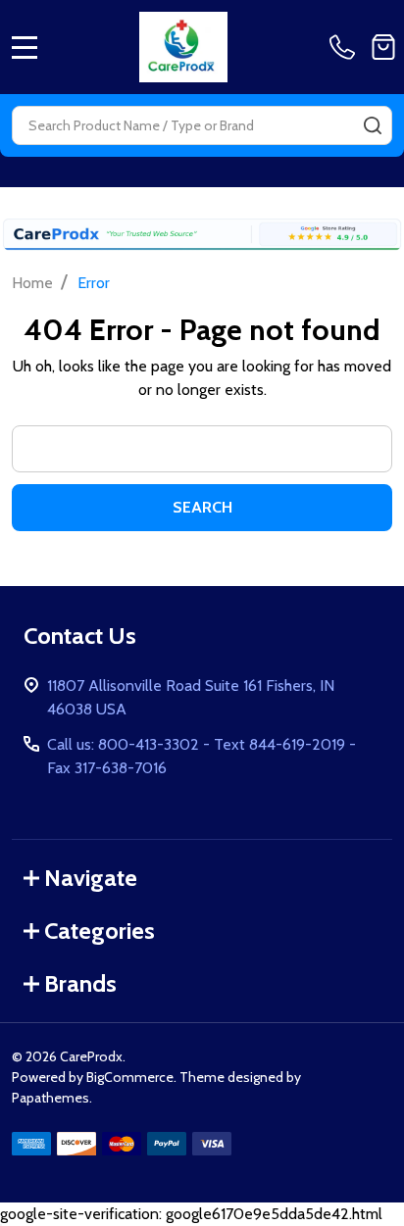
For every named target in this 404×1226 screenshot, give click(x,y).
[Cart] (383, 47)
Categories (99, 930)
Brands (80, 983)
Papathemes (50, 1097)
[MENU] (24, 47)
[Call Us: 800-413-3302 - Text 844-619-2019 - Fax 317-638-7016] (346, 47)
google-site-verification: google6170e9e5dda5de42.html (202, 628)
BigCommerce (130, 1077)
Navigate (90, 877)
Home (32, 282)
